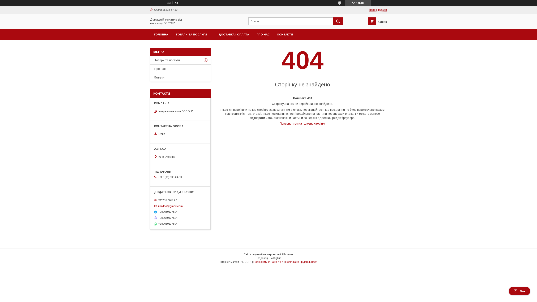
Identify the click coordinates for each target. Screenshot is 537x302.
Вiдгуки (159, 77)
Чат (522, 291)
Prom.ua (288, 254)
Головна (161, 34)
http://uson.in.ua (167, 200)
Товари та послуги (191, 34)
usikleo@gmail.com (170, 205)
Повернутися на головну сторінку (303, 123)
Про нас (263, 34)
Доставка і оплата (234, 34)
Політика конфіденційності (301, 261)
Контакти (285, 34)
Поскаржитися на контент (268, 261)
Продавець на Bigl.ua (268, 258)
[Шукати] (338, 21)
